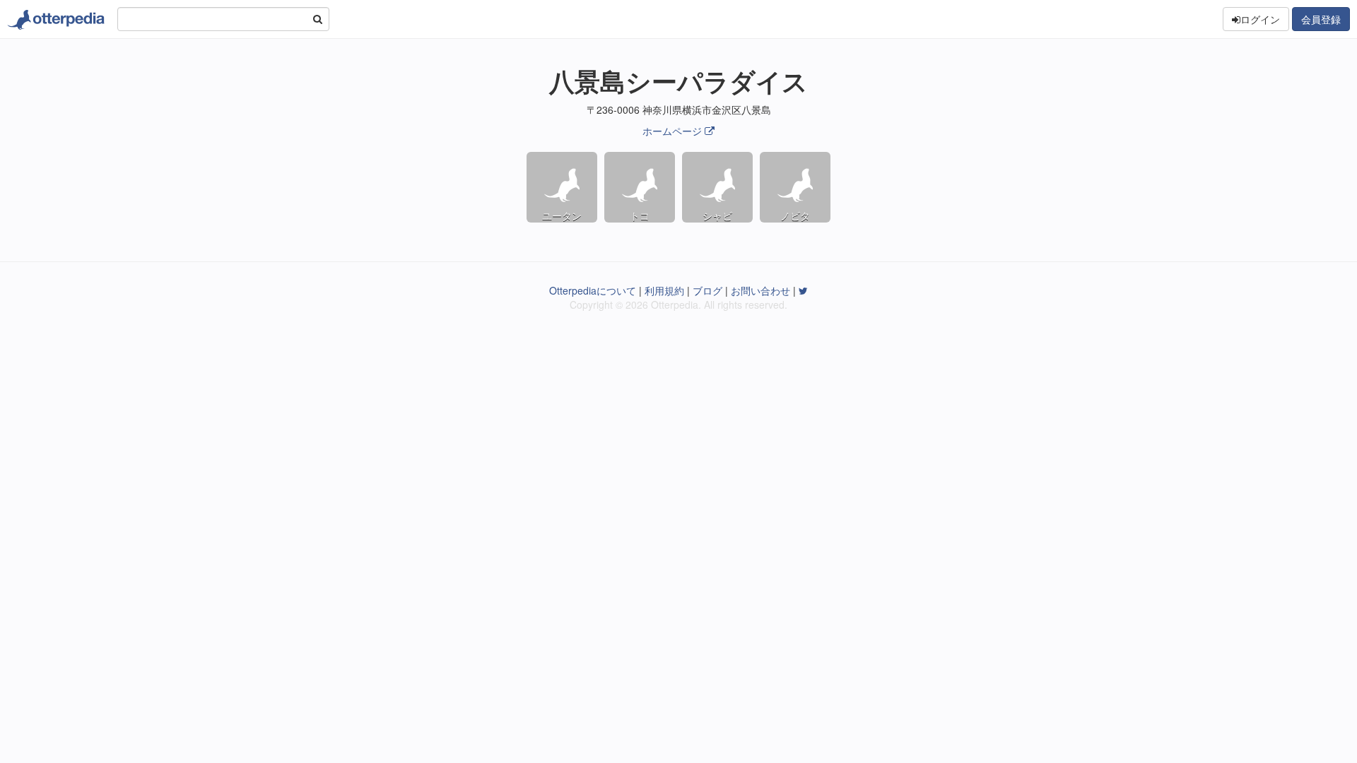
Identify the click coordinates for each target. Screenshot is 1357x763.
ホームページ (672, 131)
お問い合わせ (760, 290)
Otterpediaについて (592, 290)
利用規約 (664, 290)
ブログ (707, 290)
